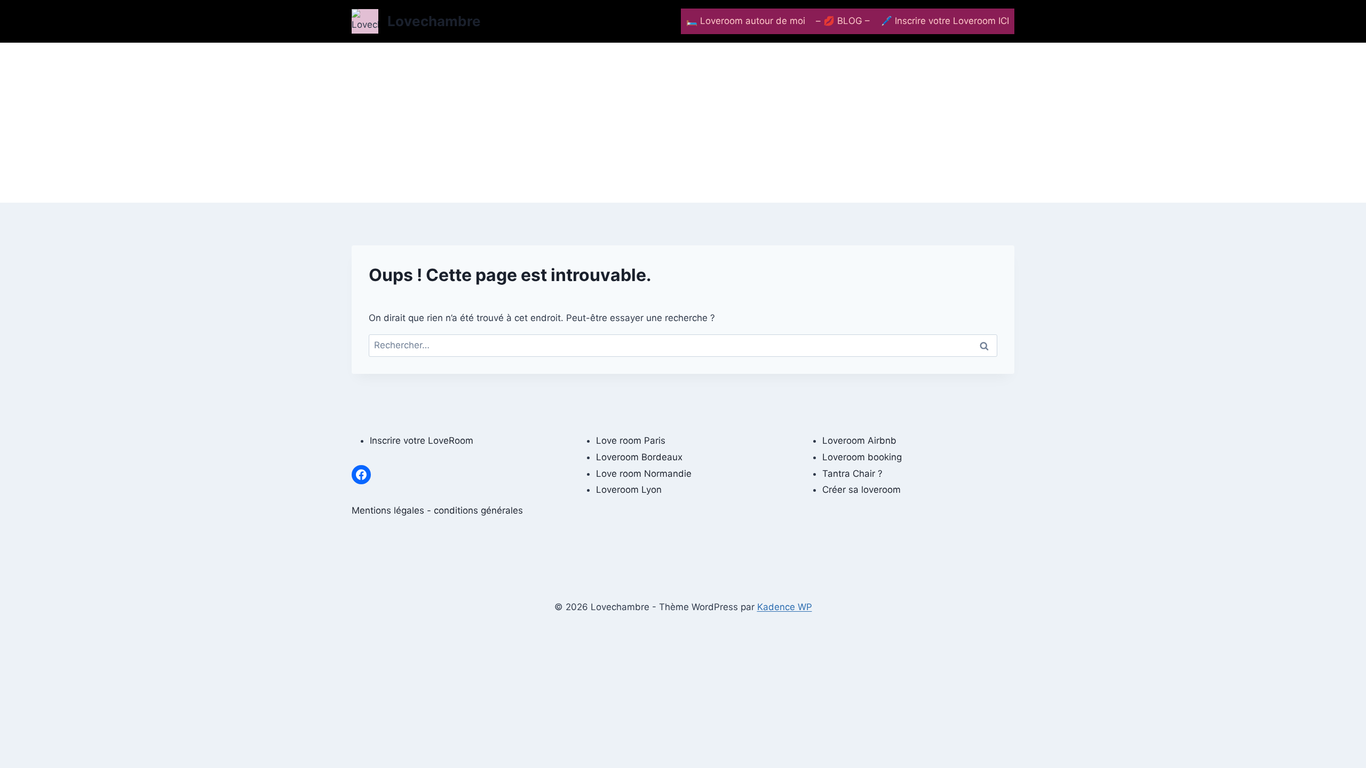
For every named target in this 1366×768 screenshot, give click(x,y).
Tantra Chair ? (852, 473)
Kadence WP (784, 607)
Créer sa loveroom (861, 489)
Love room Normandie (644, 473)
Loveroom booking (862, 457)
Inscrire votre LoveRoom (421, 440)
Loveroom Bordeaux (639, 457)
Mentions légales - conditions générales (437, 510)
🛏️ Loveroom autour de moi (745, 20)
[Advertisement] (683, 122)
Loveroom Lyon (629, 489)
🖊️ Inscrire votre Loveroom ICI (945, 20)
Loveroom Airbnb (859, 440)
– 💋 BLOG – (843, 20)
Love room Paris (630, 440)
